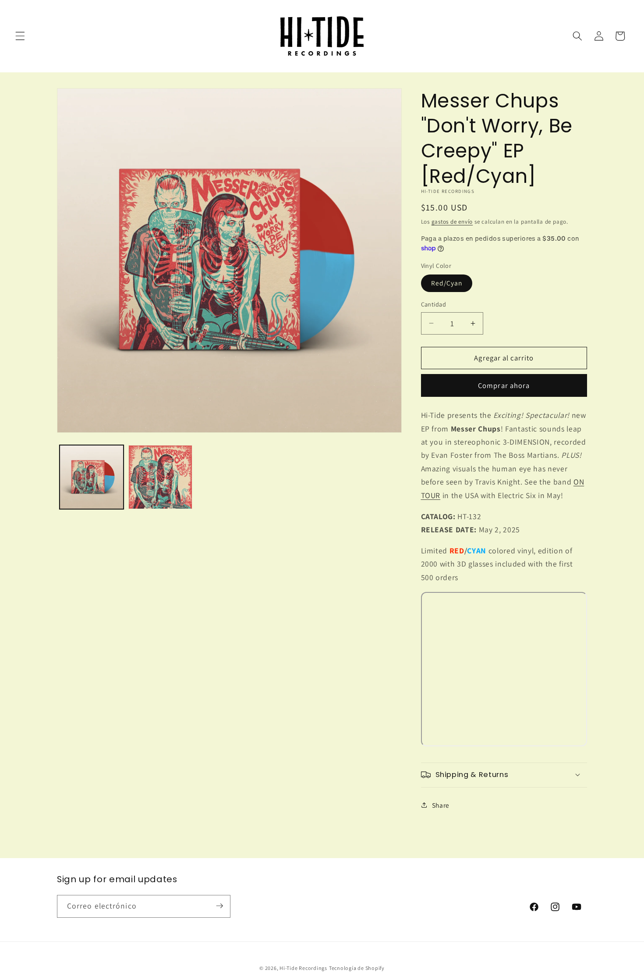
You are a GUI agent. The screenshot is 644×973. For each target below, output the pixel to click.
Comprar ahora (504, 385)
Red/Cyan (447, 282)
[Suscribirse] (219, 906)
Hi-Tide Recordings (303, 968)
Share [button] (440, 804)
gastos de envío (452, 221)
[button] (20, 35)
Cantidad (433, 304)
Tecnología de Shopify (357, 968)
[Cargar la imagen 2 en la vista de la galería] (160, 477)
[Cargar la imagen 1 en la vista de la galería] (92, 477)
